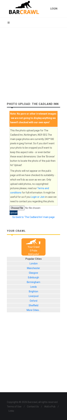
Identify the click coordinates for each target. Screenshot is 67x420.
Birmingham (33, 282)
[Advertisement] (33, 63)
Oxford (33, 300)
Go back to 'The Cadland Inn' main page (33, 217)
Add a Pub (49, 406)
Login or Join (38, 197)
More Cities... (33, 310)
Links (11, 410)
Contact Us (33, 406)
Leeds (33, 286)
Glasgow (33, 272)
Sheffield (33, 305)
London (34, 263)
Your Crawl (34, 247)
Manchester (33, 268)
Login (53, 8)
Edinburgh (33, 277)
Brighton (33, 291)
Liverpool (33, 296)
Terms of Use (14, 406)
